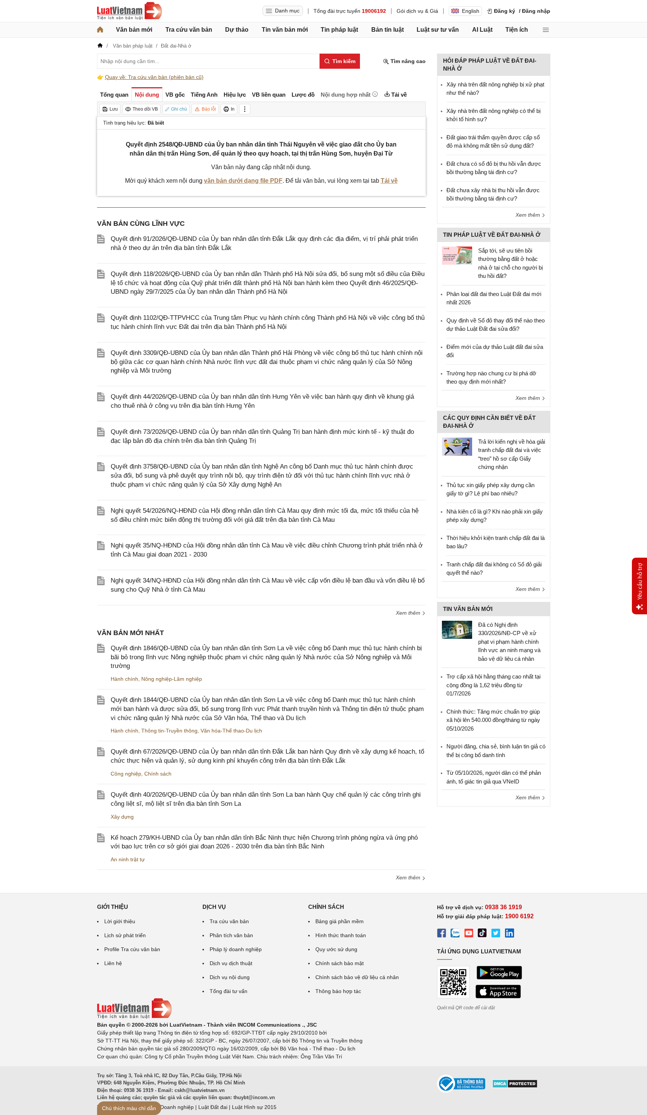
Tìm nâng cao (407, 61)
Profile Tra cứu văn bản (132, 949)
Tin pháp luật (339, 29)
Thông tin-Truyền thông (169, 731)
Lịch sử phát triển (125, 935)
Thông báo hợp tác (338, 991)
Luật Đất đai (212, 1107)
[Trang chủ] (100, 29)
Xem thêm (409, 613)
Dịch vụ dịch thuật (231, 963)
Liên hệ (113, 963)
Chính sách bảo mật (339, 963)
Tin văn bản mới (285, 29)
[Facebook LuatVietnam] (441, 934)
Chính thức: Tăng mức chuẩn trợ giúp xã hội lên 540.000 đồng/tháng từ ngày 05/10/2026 (493, 720)
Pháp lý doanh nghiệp (236, 949)
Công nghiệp (126, 774)
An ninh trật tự (128, 859)
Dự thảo (237, 29)
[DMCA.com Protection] (514, 1086)
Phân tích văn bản (231, 935)
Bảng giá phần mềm (339, 921)
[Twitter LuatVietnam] (495, 934)
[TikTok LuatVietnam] (482, 934)
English (470, 11)
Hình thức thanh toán (340, 935)
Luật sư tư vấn (438, 29)
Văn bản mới (134, 29)
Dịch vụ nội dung (230, 977)
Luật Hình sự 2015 (254, 1107)
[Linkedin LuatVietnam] (509, 934)
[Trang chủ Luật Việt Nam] (129, 11)
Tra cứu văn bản (188, 29)
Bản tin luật (387, 29)
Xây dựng (122, 817)
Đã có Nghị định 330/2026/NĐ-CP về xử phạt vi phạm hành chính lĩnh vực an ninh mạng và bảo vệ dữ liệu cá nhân (509, 642)
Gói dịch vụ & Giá (417, 11)
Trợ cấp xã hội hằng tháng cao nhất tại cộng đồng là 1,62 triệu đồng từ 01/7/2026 (493, 685)
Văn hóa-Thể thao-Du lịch (231, 731)
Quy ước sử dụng (336, 949)
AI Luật (482, 29)
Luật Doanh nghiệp (171, 1107)
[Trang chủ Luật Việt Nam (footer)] (134, 1017)
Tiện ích (516, 29)
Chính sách (157, 774)
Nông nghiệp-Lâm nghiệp (171, 679)
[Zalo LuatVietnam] (455, 934)
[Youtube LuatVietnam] (468, 934)
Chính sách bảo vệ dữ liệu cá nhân (357, 977)
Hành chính (124, 679)
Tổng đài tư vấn (228, 991)
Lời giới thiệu (119, 921)
